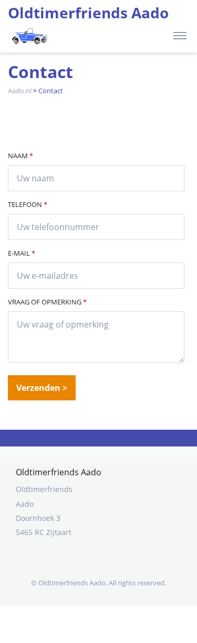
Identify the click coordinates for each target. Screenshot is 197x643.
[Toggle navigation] (180, 35)
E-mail (21, 253)
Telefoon (27, 204)
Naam (20, 155)
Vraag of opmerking (47, 302)
